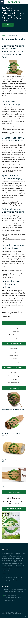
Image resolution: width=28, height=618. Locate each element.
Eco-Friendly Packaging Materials (14, 367)
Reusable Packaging (13, 338)
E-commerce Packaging (13, 362)
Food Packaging (13, 358)
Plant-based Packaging (13, 376)
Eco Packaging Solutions (14, 343)
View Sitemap (23, 616)
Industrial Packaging (13, 355)
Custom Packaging (13, 348)
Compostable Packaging (13, 331)
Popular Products (14, 388)
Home (3, 35)
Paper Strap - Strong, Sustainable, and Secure (13, 409)
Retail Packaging (13, 352)
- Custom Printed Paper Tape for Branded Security (13, 502)
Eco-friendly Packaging (14, 323)
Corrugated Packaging (13, 382)
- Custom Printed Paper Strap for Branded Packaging (13, 497)
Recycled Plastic (13, 379)
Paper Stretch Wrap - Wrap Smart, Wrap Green (14, 486)
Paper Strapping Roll (14, 492)
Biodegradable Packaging (13, 328)
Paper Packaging (13, 372)
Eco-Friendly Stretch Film (14, 508)
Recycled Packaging (13, 334)
